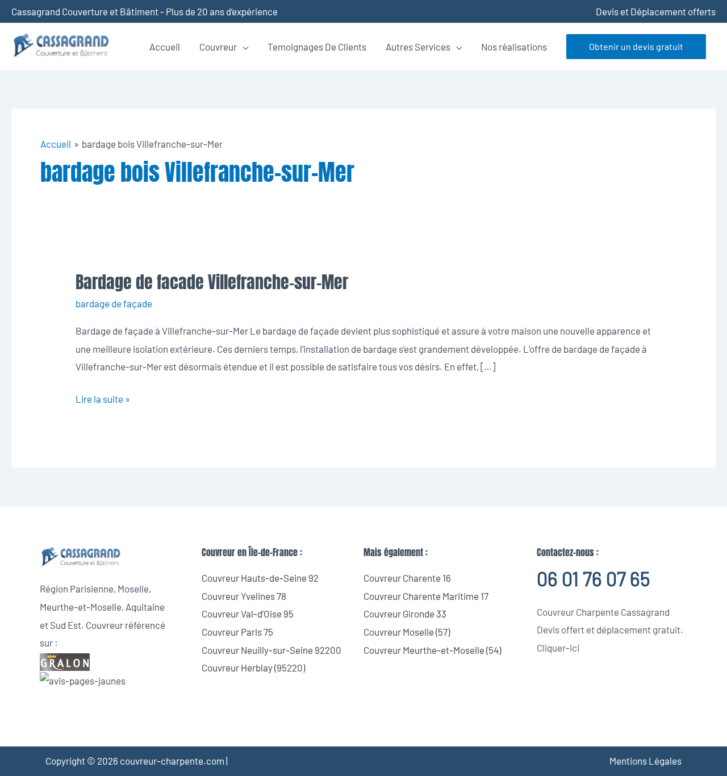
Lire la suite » (103, 397)
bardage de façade (114, 303)
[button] (636, 46)
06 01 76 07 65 (593, 578)
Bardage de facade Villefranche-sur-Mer (212, 282)
